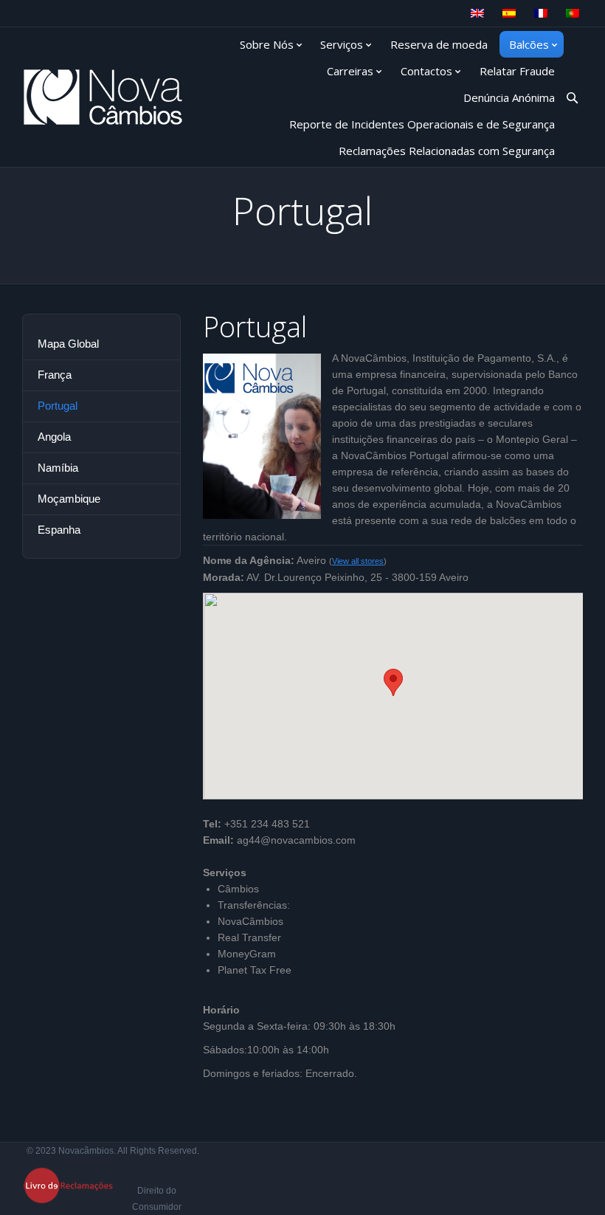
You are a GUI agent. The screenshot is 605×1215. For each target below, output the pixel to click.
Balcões (529, 44)
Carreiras (350, 70)
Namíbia (58, 467)
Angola (54, 436)
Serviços (341, 44)
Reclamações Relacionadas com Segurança (447, 150)
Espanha (59, 529)
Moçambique (69, 498)
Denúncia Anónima (509, 97)
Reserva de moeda (439, 44)
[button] (393, 682)
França (55, 374)
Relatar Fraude (517, 70)
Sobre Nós (267, 44)
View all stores (358, 561)
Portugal (57, 405)
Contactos (426, 70)
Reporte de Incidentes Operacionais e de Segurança (422, 124)
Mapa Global (68, 343)
